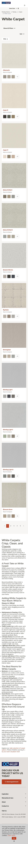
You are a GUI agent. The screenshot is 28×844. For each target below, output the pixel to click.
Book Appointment (12, 782)
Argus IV (5, 150)
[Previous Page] (4, 526)
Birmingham (7, 350)
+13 (17, 276)
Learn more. (11, 835)
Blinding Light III (8, 469)
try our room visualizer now (10, 751)
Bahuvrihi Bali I (7, 190)
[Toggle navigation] (24, 5)
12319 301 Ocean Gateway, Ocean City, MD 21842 (14, 814)
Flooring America (6, 12)
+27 (17, 116)
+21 (17, 356)
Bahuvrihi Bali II (8, 230)
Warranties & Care (7, 798)
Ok (14, 838)
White (4, 39)
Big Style (6, 310)
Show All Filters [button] (8, 28)
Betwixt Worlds (8, 270)
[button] (13, 8)
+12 (17, 316)
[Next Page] (23, 526)
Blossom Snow (7, 509)
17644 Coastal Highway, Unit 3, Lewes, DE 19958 (13, 817)
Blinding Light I (8, 389)
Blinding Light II (8, 429)
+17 (17, 196)
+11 (17, 76)
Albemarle (6, 70)
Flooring (14, 12)
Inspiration (5, 794)
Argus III (5, 110)
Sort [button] (21, 34)
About (4, 802)
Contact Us (5, 806)
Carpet (20, 12)
